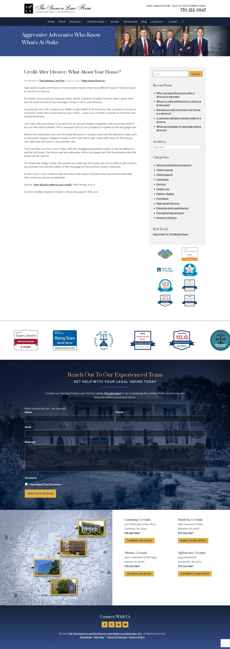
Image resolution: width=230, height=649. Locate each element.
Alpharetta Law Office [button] (195, 573)
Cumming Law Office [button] (139, 540)
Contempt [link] (162, 179)
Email (29, 427)
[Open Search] (183, 21)
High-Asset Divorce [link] (93, 80)
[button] (105, 624)
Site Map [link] (99, 637)
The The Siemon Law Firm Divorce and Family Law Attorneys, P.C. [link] (105, 633)
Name (28, 412)
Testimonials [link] (130, 22)
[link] (57, 8)
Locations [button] (156, 22)
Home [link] (51, 22)
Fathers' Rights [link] (165, 193)
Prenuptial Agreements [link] (170, 213)
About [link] (61, 22)
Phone (119, 412)
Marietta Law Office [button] (193, 540)
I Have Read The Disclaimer (46, 484)
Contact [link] (172, 22)
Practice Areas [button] (95, 22)
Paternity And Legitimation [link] (172, 208)
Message (30, 442)
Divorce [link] (161, 184)
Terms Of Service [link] (117, 637)
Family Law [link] (162, 189)
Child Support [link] (164, 174)
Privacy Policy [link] (137, 637)
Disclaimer (31, 477)
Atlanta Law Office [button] (139, 573)
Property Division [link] (166, 217)
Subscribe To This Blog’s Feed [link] (170, 234)
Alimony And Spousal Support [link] (173, 165)
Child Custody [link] (164, 170)
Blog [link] (144, 22)
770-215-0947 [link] (193, 10)
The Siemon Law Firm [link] (52, 80)
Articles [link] (114, 22)
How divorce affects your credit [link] (52, 184)
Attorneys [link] (75, 22)
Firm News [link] (162, 198)
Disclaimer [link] (86, 637)
